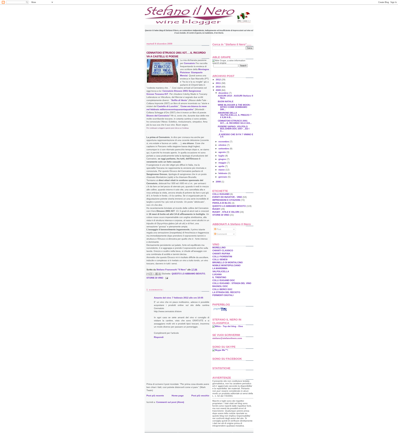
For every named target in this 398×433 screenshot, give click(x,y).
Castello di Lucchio (167, 106)
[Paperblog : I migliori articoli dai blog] (220, 311)
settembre (224, 148)
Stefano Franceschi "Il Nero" (171, 269)
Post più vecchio (200, 395)
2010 (218, 86)
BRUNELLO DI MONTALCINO (227, 262)
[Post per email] (166, 278)
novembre (224, 141)
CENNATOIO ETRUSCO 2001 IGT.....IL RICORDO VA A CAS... (235, 121)
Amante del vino (162, 297)
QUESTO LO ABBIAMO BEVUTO (188, 273)
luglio (221, 155)
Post (218, 229)
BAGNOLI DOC (220, 286)
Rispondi (159, 337)
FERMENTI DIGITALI (223, 295)
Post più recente (155, 395)
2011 (218, 83)
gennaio (223, 177)
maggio (222, 162)
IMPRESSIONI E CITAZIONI (226, 200)
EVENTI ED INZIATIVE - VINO (227, 197)
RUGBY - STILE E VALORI (225, 212)
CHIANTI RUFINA (221, 253)
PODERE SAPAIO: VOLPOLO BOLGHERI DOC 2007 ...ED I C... (233, 128)
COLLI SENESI (219, 259)
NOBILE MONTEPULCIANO (226, 265)
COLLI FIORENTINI (222, 256)
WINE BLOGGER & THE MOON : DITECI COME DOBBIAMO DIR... (234, 107)
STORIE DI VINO (154, 278)
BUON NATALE (225, 101)
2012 (218, 79)
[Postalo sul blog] (150, 273)
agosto (222, 152)
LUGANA (217, 274)
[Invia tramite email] (147, 273)
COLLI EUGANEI (220, 194)
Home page (178, 395)
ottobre (222, 145)
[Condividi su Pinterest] (159, 273)
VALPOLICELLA (220, 271)
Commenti (221, 234)
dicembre (223, 93)
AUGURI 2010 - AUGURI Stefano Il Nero (235, 96)
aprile (221, 166)
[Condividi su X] (153, 273)
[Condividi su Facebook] (156, 273)
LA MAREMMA (219, 268)
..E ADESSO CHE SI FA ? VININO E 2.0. (235, 135)
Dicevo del (157, 115)
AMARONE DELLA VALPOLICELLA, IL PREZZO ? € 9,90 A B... (235, 115)
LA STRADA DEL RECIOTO (226, 292)
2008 (218, 181)
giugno (222, 159)
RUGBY (216, 209)
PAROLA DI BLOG (221, 203)
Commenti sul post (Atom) (170, 402)
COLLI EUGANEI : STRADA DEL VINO (231, 283)
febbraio (223, 173)
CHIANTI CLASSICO (222, 250)
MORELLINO (219, 247)
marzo (221, 169)
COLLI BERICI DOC (222, 289)
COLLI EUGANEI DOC (223, 280)
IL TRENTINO (219, 277)
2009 (218, 90)
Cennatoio (190, 63)
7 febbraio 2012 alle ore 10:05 (187, 297)
